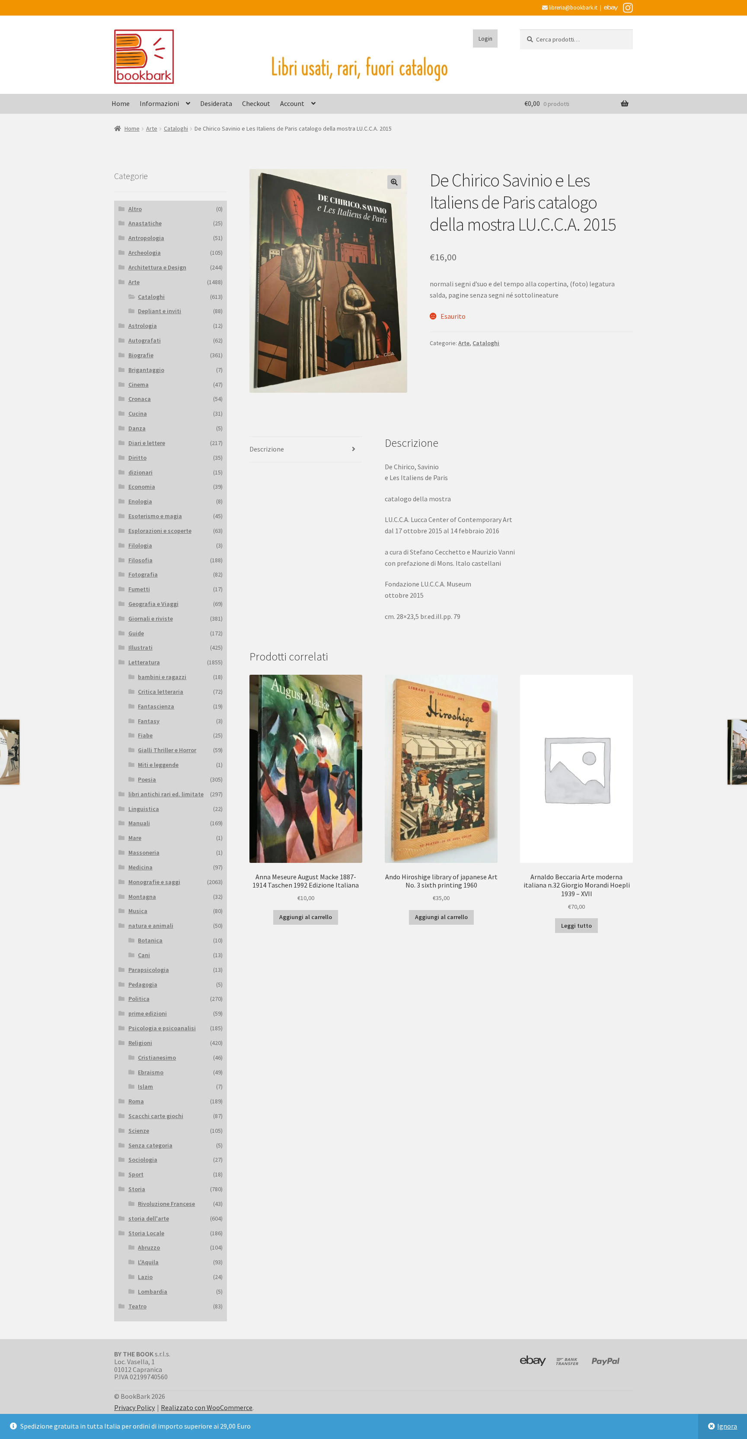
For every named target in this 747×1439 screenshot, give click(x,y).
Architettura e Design (157, 267)
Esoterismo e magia (155, 516)
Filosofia (140, 560)
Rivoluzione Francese (166, 1204)
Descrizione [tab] (266, 449)
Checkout (256, 103)
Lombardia (152, 1291)
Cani (144, 955)
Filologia (140, 545)
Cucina (137, 413)
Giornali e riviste (150, 618)
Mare (134, 838)
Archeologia (144, 252)
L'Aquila (148, 1262)
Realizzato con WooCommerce (206, 1407)
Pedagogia (142, 984)
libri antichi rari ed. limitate (166, 794)
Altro (135, 209)
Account (292, 103)
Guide (136, 633)
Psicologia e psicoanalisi (162, 1028)
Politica (139, 999)
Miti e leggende (158, 765)
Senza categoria (150, 1145)
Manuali (139, 823)
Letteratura (144, 662)
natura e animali (150, 925)
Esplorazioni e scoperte (160, 531)
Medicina (140, 867)
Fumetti (139, 589)
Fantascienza (156, 706)
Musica (137, 911)
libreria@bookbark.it (572, 7)
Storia (136, 1189)
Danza (137, 428)
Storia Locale (146, 1233)
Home (121, 103)
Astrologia (142, 326)
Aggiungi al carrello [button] (305, 917)
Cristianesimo (157, 1057)
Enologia (140, 501)
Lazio (145, 1277)
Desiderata (216, 103)
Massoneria (144, 852)
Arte (151, 128)
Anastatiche (145, 223)
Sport (136, 1174)
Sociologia (142, 1159)
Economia (141, 486)
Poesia (147, 779)
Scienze (138, 1131)
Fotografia (143, 574)
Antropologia (146, 238)
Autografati (144, 340)
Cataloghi (176, 128)
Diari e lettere (146, 443)
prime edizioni (147, 1013)
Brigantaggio (146, 370)
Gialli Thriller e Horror (167, 750)
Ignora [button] (727, 1426)
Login (485, 38)
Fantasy (149, 721)
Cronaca (139, 399)
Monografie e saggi (154, 882)
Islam (145, 1086)
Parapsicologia (148, 970)
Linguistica (143, 809)
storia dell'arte (148, 1218)
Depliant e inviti (159, 311)
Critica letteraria (160, 691)
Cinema (138, 384)
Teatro (137, 1306)
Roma (136, 1101)
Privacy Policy (134, 1407)
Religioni (140, 1043)
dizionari (140, 472)
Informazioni (159, 103)
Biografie (140, 355)
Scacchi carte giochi (155, 1116)
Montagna (142, 897)
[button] (394, 182)
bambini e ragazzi (162, 677)
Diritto (137, 458)
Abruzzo (149, 1247)
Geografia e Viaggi (153, 604)
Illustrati (140, 647)
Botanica (150, 940)
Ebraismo (150, 1072)
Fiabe (145, 735)
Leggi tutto (576, 925)
